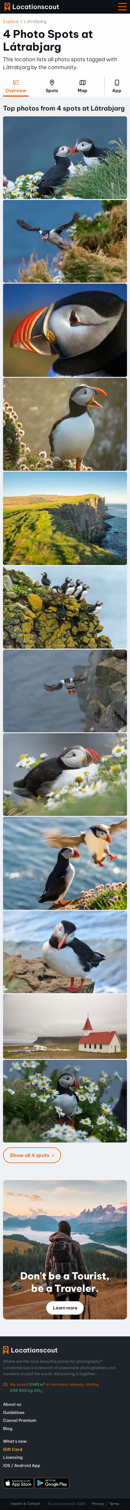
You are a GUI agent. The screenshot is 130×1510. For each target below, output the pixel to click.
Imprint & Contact (26, 1504)
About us (12, 1404)
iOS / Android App (21, 1465)
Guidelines (13, 1412)
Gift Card (12, 1449)
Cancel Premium (19, 1420)
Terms (114, 1504)
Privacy (98, 1504)
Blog (7, 1428)
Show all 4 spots (30, 1155)
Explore (11, 21)
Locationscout (32, 7)
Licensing (13, 1457)
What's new (15, 1441)
